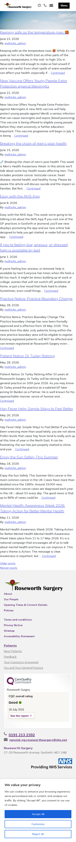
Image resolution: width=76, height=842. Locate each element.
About (8, 593)
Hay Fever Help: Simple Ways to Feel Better (36, 408)
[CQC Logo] (19, 684)
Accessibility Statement (19, 636)
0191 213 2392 (22, 734)
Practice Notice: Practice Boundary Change (36, 298)
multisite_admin (15, 43)
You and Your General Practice (23, 667)
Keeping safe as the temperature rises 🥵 (34, 32)
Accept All (38, 814)
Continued (58, 73)
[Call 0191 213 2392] (46, 5)
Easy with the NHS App (20, 196)
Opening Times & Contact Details (25, 605)
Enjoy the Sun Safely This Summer (29, 457)
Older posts (7, 563)
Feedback (10, 656)
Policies (8, 610)
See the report (19, 715)
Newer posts (8, 568)
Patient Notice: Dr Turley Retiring (27, 355)
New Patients (13, 651)
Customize (38, 824)
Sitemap (9, 630)
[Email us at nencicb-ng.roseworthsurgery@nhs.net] (51, 5)
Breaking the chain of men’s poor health (33, 143)
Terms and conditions (18, 619)
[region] (38, 810)
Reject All (38, 834)
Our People (11, 599)
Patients (10, 645)
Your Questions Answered (21, 662)
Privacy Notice (13, 625)
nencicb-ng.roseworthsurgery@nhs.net (38, 740)
